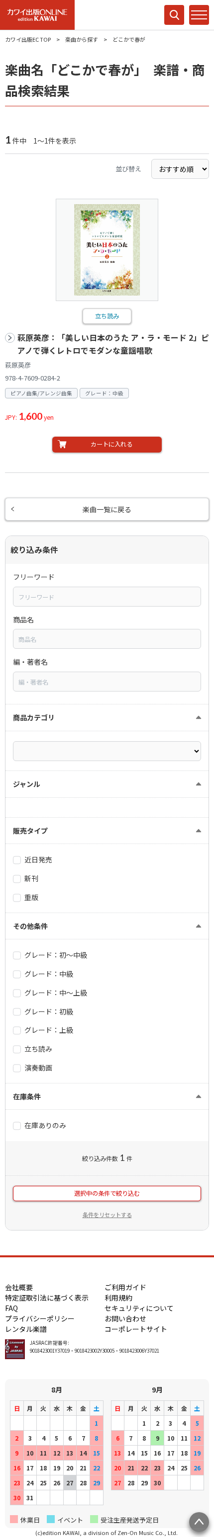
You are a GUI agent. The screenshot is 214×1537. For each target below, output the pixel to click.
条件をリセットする (107, 1215)
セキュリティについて (139, 1308)
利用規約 (118, 1298)
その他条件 (30, 926)
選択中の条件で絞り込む (107, 1193)
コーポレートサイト (136, 1329)
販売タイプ (30, 831)
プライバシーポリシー (40, 1318)
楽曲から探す (81, 39)
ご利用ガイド (125, 1287)
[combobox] (107, 597)
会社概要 (19, 1287)
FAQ (11, 1308)
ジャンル (26, 784)
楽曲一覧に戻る (107, 509)
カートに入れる (111, 444)
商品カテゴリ (34, 717)
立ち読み (107, 315)
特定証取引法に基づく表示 (47, 1298)
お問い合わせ (125, 1318)
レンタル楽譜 (26, 1329)
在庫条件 (27, 1096)
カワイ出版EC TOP (28, 39)
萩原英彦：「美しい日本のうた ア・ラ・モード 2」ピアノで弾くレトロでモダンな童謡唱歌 (113, 344)
